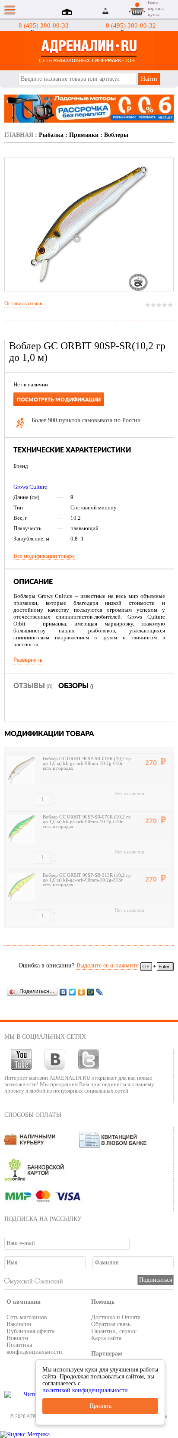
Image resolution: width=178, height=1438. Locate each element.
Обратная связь (110, 1324)
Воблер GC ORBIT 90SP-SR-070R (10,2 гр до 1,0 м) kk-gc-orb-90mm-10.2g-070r (87, 819)
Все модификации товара (44, 556)
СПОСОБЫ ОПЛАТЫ (32, 1115)
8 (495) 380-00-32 (131, 25)
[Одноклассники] (81, 991)
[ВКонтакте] (63, 991)
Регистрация (116, 11)
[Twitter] (72, 991)
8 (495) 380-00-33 (44, 25)
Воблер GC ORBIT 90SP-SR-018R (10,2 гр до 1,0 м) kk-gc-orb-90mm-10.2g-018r (87, 761)
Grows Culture (30, 487)
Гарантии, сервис (114, 1331)
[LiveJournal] (99, 991)
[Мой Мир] (90, 991)
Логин (106, 11)
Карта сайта (106, 1338)
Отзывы (32, 686)
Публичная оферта (30, 1331)
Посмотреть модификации (59, 399)
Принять (100, 1406)
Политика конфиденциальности (34, 1348)
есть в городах (58, 768)
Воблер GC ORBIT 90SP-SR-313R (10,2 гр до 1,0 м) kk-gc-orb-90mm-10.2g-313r (87, 877)
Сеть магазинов (26, 1317)
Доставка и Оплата (115, 1317)
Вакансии (19, 1324)
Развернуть (27, 660)
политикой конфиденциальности (85, 1390)
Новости (17, 1338)
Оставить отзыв (23, 303)
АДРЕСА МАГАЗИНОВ (68, 12)
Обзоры (75, 686)
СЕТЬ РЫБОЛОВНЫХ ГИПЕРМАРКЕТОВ (89, 50)
